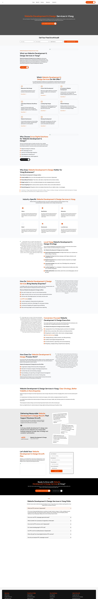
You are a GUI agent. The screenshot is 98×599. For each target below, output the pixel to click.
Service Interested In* (54, 466)
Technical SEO (52, 596)
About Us (37, 2)
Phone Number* (53, 462)
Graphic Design (30, 594)
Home (33, 2)
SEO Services (7, 594)
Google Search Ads (75, 594)
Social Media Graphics (31, 596)
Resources (48, 2)
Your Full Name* (53, 453)
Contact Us (54, 2)
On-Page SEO (52, 594)
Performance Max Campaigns (77, 596)
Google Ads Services (8, 596)
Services (42, 2)
